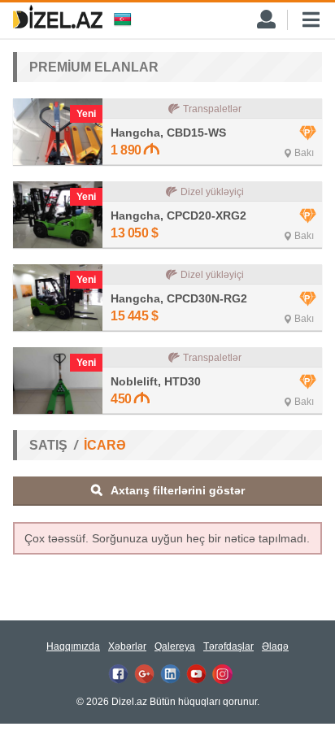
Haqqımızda (73, 646)
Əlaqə (275, 646)
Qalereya (174, 646)
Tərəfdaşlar (228, 646)
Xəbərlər (127, 646)
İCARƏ (105, 445)
